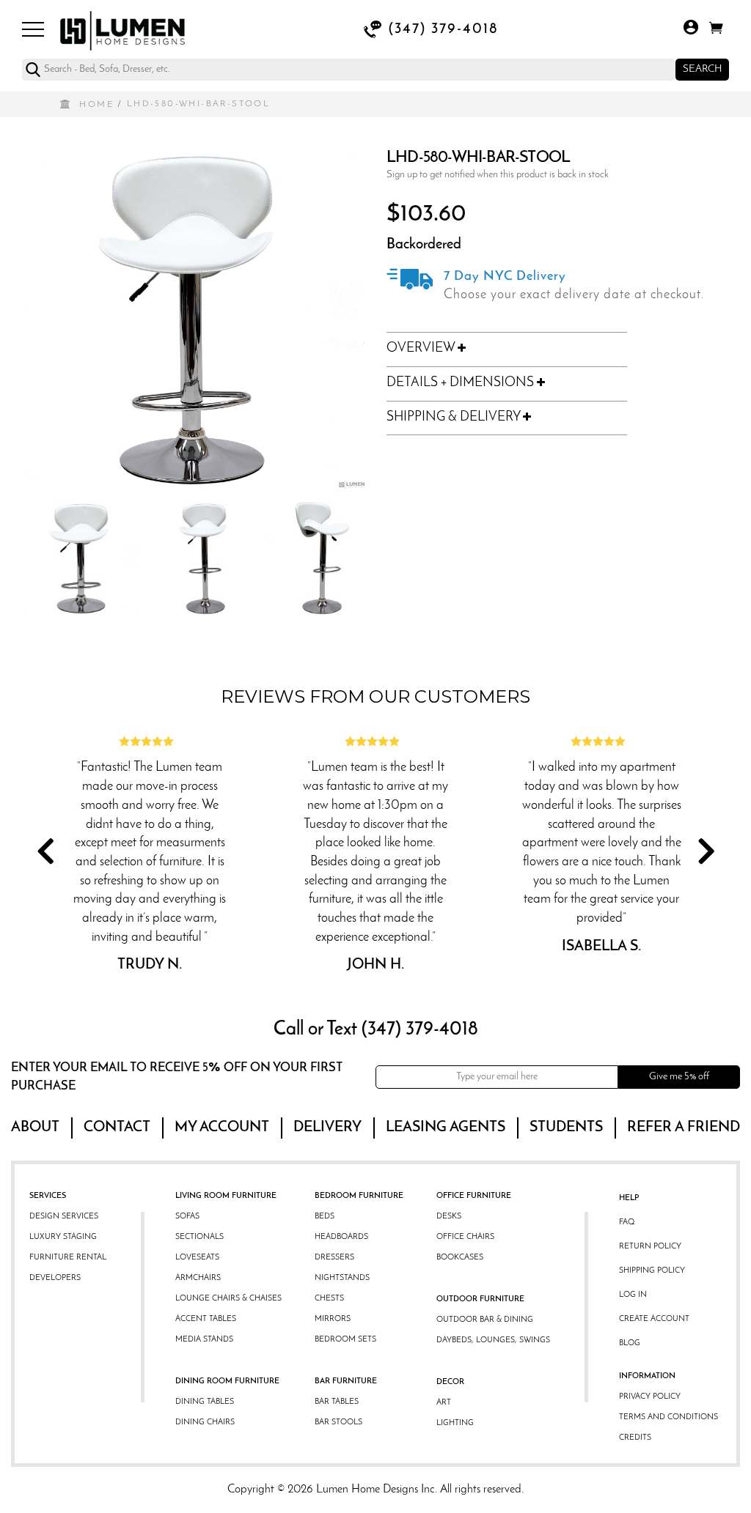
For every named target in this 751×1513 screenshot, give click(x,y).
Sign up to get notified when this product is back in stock (498, 174)
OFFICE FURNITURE (473, 1196)
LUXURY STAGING (63, 1237)
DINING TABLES (204, 1402)
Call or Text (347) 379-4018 (376, 1030)
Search (702, 69)
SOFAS (187, 1217)
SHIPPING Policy (652, 1271)
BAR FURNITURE (346, 1381)
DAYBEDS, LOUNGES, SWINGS (493, 1340)
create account (654, 1319)
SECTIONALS (199, 1237)
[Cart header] (716, 30)
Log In (633, 1295)
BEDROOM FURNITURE (359, 1196)
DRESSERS (334, 1258)
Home (96, 104)
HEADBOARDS (341, 1237)
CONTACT (117, 1127)
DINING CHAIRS (205, 1422)
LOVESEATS (197, 1258)
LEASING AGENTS (445, 1127)
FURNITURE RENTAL (67, 1258)
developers (55, 1278)
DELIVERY (327, 1127)
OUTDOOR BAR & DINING (484, 1320)
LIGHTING (455, 1423)
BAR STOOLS (338, 1422)
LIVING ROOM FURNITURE (225, 1196)
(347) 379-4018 (444, 29)
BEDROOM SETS (345, 1340)
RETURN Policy (650, 1247)
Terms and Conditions (668, 1417)
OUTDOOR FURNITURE (480, 1299)
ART (443, 1403)
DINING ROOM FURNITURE (227, 1381)
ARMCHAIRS (198, 1278)
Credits (635, 1438)
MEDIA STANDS (204, 1340)
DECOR (450, 1382)
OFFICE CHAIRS (465, 1237)
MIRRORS (333, 1319)
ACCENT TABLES (205, 1319)
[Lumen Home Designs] (122, 29)
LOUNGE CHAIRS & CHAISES (228, 1299)
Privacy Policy (650, 1397)
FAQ (626, 1222)
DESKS (448, 1217)
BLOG (629, 1343)
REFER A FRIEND (683, 1127)
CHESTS (329, 1299)
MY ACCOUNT (222, 1127)
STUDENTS (566, 1127)
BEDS (324, 1217)
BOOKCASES (459, 1258)
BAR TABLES (337, 1402)
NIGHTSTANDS (342, 1278)
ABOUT (35, 1127)
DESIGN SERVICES (63, 1217)
